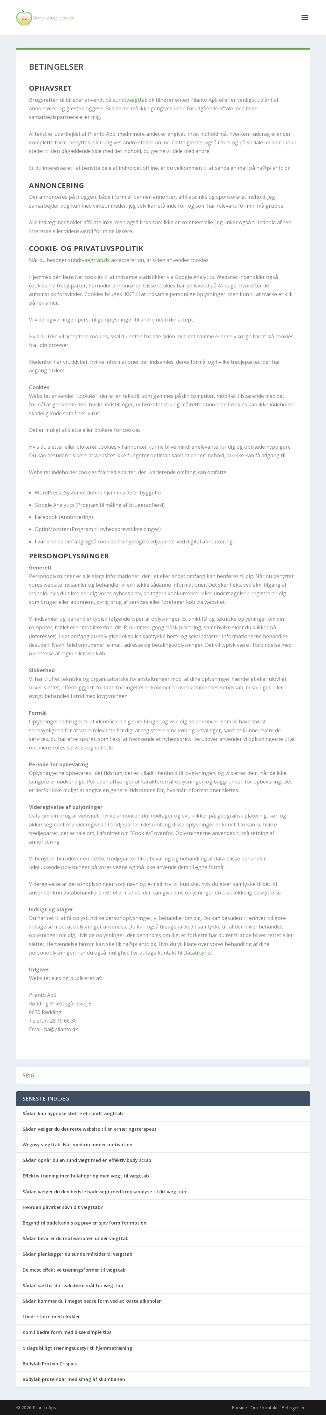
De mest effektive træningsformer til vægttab (74, 1270)
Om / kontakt (264, 1408)
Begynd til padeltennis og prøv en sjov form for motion (84, 1223)
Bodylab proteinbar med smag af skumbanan (74, 1379)
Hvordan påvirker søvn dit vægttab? (63, 1207)
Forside (239, 1408)
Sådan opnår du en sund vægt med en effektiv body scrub (87, 1160)
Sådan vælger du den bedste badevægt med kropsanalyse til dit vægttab (104, 1192)
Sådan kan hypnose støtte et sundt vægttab (73, 1113)
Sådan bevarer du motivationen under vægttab (76, 1238)
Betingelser (293, 1408)
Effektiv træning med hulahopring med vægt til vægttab (86, 1176)
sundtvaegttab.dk (133, 99)
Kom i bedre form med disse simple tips (67, 1332)
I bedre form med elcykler (51, 1317)
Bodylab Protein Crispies (50, 1364)
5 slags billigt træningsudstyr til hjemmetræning (77, 1348)
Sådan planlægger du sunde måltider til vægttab (77, 1254)
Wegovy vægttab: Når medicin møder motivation (77, 1145)
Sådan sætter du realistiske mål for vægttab (73, 1285)
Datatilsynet (197, 952)
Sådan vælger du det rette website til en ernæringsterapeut (90, 1129)
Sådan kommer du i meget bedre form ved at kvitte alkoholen (92, 1301)
